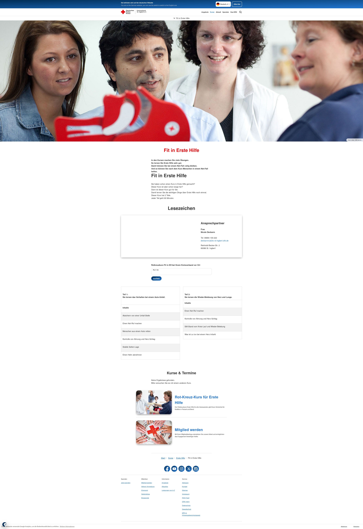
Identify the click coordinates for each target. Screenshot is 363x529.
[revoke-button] (4, 524)
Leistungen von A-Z (168, 490)
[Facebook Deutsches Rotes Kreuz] (167, 469)
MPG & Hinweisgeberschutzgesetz (191, 514)
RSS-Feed (185, 498)
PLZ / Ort (156, 270)
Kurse (212, 12)
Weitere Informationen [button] (67, 526)
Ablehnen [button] (344, 526)
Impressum (185, 494)
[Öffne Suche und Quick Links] (240, 12)
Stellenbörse (145, 494)
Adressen (185, 483)
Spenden (225, 12)
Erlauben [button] (356, 526)
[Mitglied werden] (154, 432)
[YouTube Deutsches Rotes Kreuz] (174, 469)
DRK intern (186, 502)
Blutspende (145, 498)
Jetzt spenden (125, 483)
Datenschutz (186, 505)
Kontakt (184, 486)
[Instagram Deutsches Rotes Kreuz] (181, 469)
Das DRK (233, 12)
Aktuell (218, 12)
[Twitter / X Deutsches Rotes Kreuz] (189, 469)
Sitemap (185, 490)
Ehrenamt (144, 490)
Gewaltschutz (186, 509)
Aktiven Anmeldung (147, 486)
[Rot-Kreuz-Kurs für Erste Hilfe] (154, 402)
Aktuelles (165, 486)
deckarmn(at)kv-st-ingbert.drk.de (214, 240)
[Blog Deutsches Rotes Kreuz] (196, 469)
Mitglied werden (189, 429)
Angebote (205, 12)
